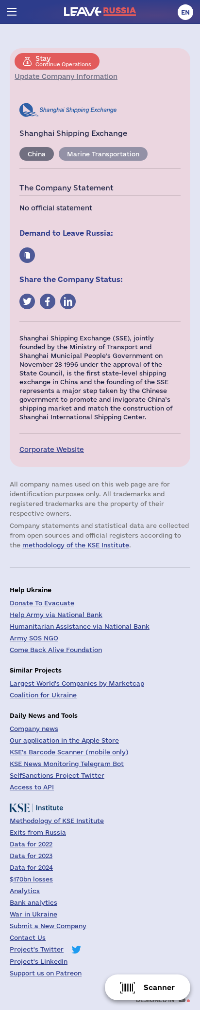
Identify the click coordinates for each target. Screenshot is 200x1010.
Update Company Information (66, 76)
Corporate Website (51, 449)
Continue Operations (63, 61)
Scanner (159, 987)
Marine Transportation (103, 153)
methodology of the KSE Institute (75, 545)
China (37, 153)
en (185, 12)
